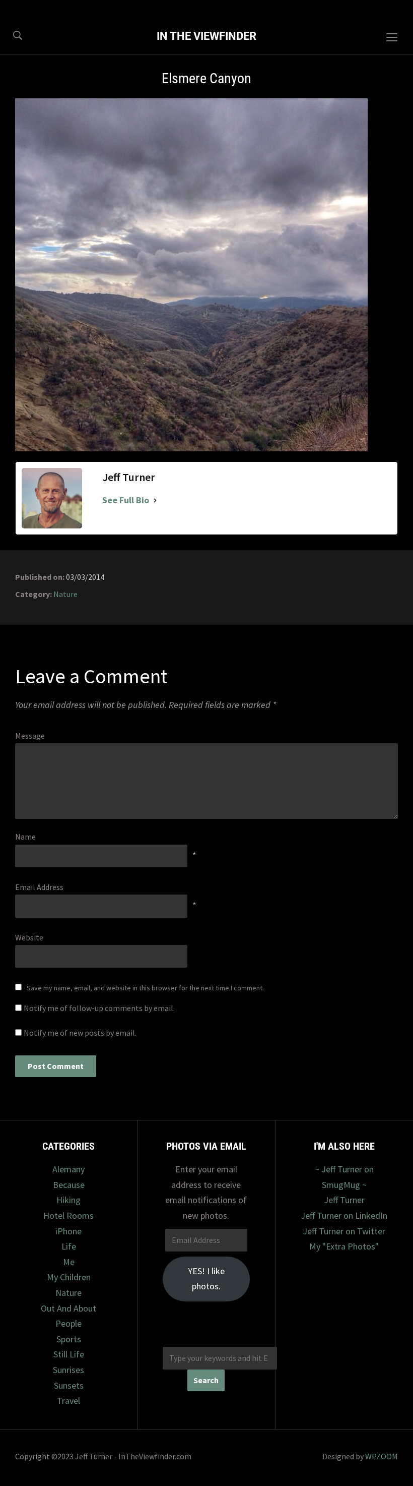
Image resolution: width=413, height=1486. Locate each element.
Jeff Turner (344, 1200)
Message (30, 736)
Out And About (68, 1308)
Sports (68, 1339)
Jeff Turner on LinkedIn (344, 1215)
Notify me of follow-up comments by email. (99, 1008)
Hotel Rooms (68, 1215)
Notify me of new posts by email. (80, 1033)
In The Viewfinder (206, 36)
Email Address (39, 887)
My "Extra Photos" (344, 1246)
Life (68, 1246)
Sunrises (68, 1370)
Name (25, 836)
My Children (69, 1277)
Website (29, 937)
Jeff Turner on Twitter (344, 1231)
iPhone (68, 1231)
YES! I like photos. (206, 1278)
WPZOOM (381, 1456)
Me (69, 1262)
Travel (68, 1400)
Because (69, 1185)
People (68, 1323)
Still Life (68, 1354)
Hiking (68, 1200)
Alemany (68, 1169)
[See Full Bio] (155, 500)
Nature (65, 594)
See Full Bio (125, 500)
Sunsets (69, 1385)
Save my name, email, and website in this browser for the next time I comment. (145, 987)
